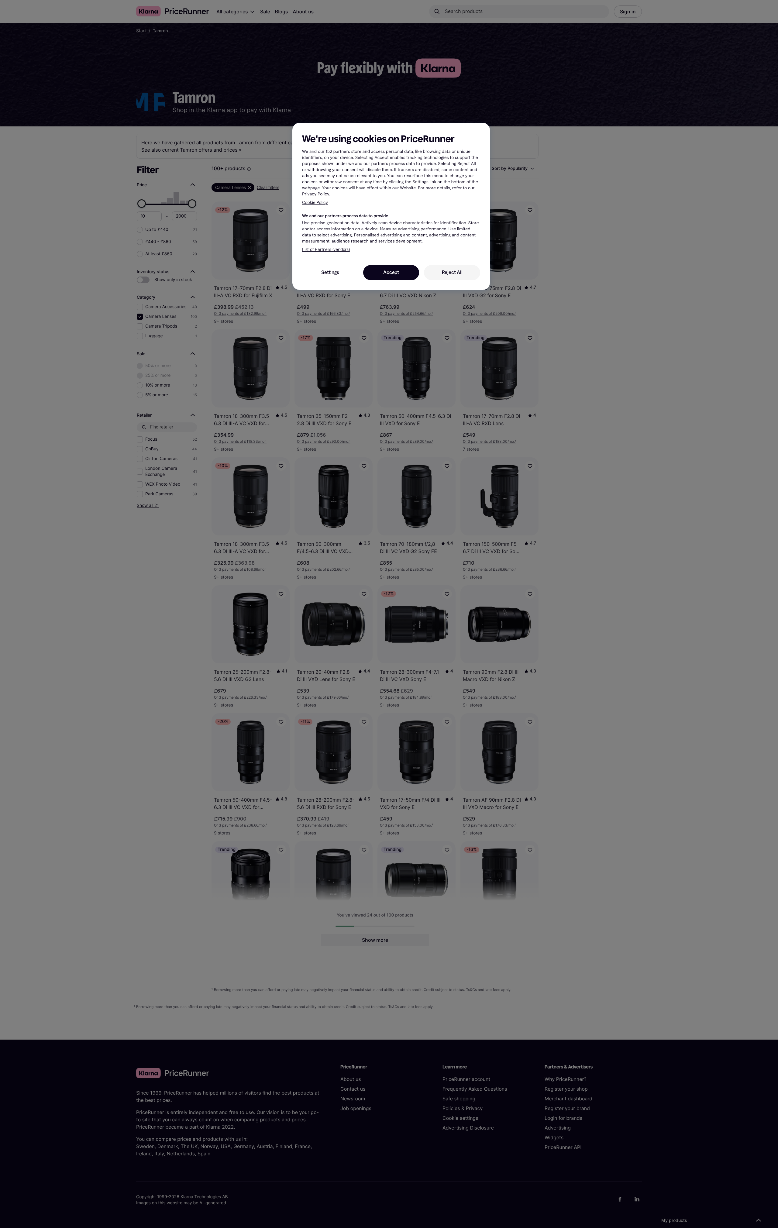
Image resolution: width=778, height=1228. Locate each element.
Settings (330, 272)
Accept (391, 272)
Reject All (452, 272)
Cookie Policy (315, 202)
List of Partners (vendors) (326, 249)
